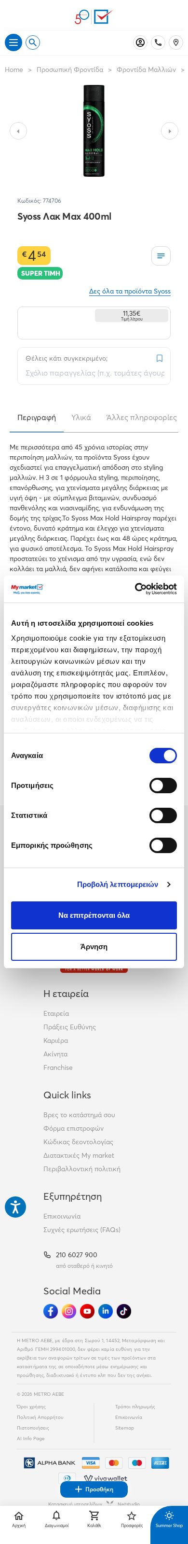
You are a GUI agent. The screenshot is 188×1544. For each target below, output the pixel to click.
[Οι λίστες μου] (161, 256)
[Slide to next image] (169, 131)
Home (14, 69)
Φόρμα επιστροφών (73, 1128)
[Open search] (33, 42)
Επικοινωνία (62, 1216)
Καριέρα (55, 1040)
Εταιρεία (56, 1013)
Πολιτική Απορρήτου (40, 1417)
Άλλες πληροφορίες (142, 417)
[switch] (163, 785)
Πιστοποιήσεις (33, 1428)
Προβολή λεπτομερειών (118, 884)
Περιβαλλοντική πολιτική (82, 1169)
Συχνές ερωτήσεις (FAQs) (82, 1229)
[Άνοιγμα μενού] (13, 42)
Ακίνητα (55, 1054)
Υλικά (81, 417)
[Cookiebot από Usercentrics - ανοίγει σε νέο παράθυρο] (135, 589)
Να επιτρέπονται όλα (94, 915)
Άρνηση (94, 946)
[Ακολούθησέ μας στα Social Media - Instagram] (69, 1311)
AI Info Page (31, 1438)
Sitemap (124, 1428)
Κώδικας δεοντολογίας (78, 1141)
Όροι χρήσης (31, 1407)
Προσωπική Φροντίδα (70, 69)
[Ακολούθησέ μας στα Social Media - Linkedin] (105, 1311)
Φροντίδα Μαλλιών (146, 69)
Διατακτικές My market (78, 1155)
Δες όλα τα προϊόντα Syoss (130, 291)
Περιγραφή (36, 417)
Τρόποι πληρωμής (135, 1407)
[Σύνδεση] (140, 42)
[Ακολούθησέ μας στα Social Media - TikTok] (124, 1311)
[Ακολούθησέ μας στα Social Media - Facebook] (50, 1311)
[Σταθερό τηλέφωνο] (158, 42)
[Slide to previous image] (18, 131)
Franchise (58, 1067)
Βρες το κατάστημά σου (79, 1114)
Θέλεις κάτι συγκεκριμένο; (66, 358)
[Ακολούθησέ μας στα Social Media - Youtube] (87, 1311)
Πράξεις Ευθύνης (69, 1027)
